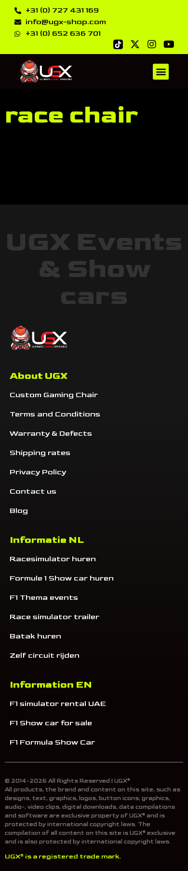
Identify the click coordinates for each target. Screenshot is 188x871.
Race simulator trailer (54, 617)
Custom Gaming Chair (54, 395)
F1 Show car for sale (51, 723)
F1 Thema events (44, 597)
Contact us (33, 491)
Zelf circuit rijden (45, 655)
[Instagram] (152, 44)
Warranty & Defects (51, 433)
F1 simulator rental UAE (58, 703)
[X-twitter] (135, 44)
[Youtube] (169, 44)
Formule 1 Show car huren (62, 578)
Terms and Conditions (55, 414)
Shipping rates (40, 452)
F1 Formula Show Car (52, 742)
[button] (161, 72)
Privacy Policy (38, 472)
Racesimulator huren (53, 559)
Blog (19, 510)
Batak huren (35, 636)
